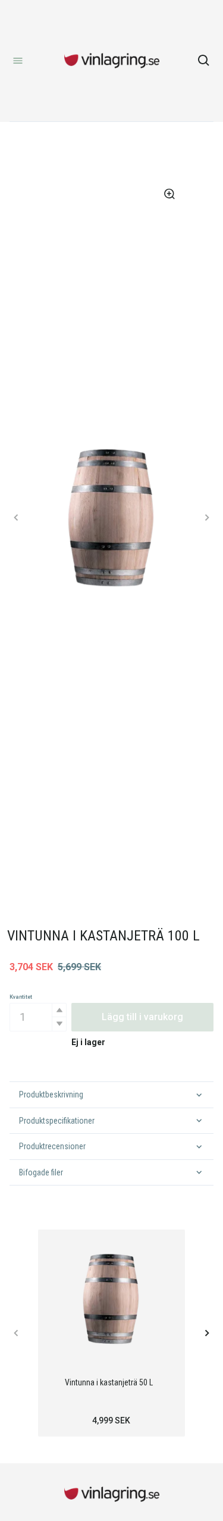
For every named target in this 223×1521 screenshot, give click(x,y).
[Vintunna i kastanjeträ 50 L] (111, 1298)
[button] (59, 1010)
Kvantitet (21, 997)
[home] (111, 61)
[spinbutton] (38, 1017)
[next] (206, 517)
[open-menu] (18, 60)
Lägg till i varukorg (142, 1017)
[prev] (16, 517)
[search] (204, 60)
